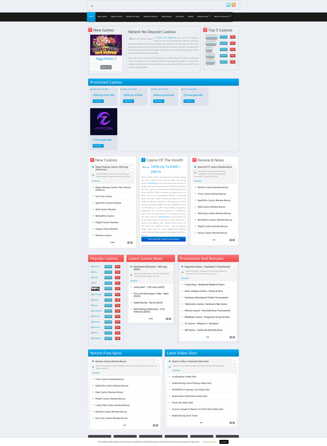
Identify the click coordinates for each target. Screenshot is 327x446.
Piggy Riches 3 (106, 58)
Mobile (190, 16)
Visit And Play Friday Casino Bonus (163, 239)
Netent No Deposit (150, 16)
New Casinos (102, 16)
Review (223, 37)
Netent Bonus (167, 16)
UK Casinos (180, 16)
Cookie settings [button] (209, 442)
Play (232, 37)
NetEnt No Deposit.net (167, 38)
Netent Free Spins (132, 16)
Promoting (152, 183)
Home (91, 16)
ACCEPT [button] (224, 442)
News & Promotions (221, 16)
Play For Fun (106, 67)
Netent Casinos (116, 16)
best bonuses (164, 217)
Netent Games (202, 16)
